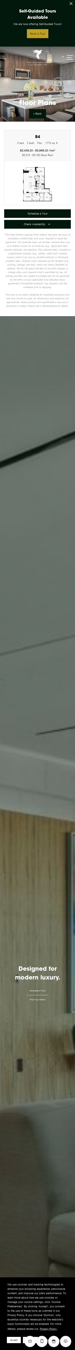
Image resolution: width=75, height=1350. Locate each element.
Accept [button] (14, 1340)
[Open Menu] (70, 57)
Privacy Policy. (48, 1329)
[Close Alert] (71, 4)
